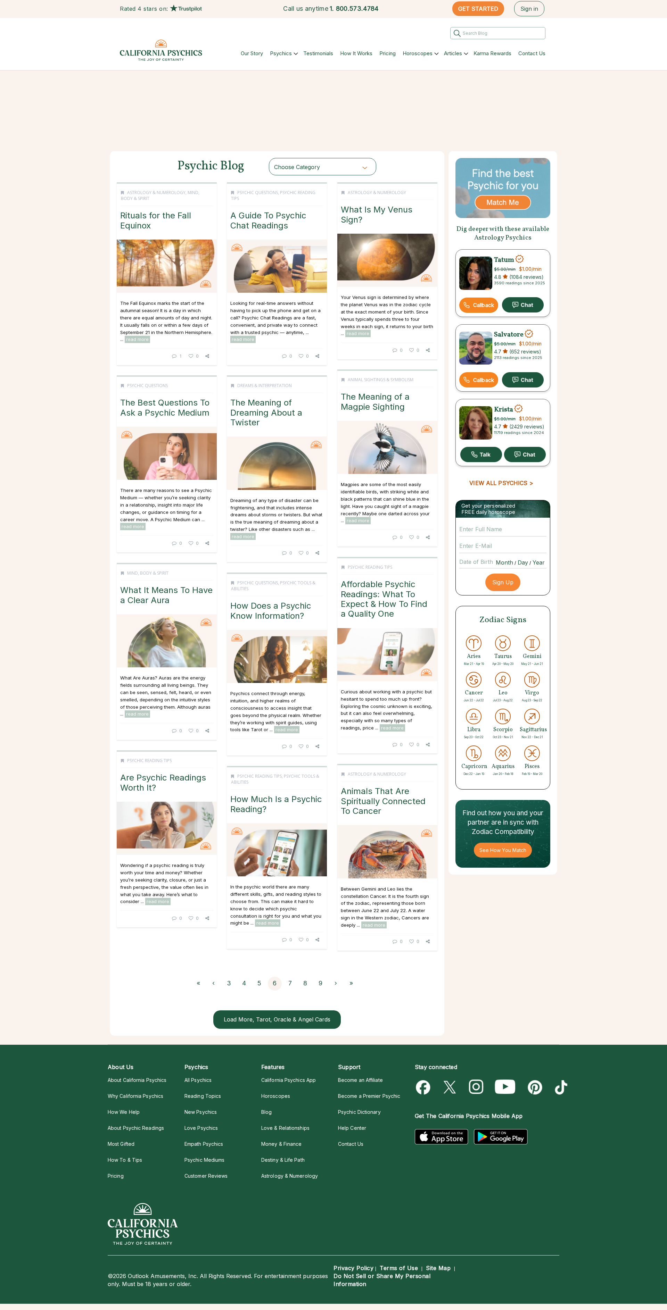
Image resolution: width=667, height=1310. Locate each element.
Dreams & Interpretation (264, 386)
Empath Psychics (203, 1144)
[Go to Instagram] (476, 1087)
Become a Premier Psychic (369, 1096)
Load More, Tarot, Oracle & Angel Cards (277, 1019)
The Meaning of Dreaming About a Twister (266, 412)
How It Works (356, 53)
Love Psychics (201, 1128)
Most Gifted (121, 1144)
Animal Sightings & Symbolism (380, 380)
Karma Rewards (492, 53)
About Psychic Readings (136, 1128)
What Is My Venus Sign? (376, 214)
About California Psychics (137, 1080)
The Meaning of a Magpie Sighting (375, 401)
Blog (266, 1112)
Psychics (281, 53)
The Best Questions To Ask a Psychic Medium (164, 407)
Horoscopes (418, 53)
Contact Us (531, 53)
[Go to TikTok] (559, 1087)
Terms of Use (399, 1268)
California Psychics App (288, 1080)
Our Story (252, 53)
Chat (523, 304)
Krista (503, 409)
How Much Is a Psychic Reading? (276, 804)
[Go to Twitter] (450, 1087)
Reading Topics (202, 1096)
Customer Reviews (206, 1176)
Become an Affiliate (360, 1080)
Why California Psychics (135, 1096)
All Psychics (198, 1080)
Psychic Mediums (204, 1160)
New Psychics (200, 1112)
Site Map (438, 1268)
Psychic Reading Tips (370, 567)
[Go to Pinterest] (533, 1087)
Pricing (387, 53)
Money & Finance (281, 1144)
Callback (483, 305)
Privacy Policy (353, 1268)
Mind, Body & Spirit (147, 573)
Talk (481, 454)
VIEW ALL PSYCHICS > (501, 482)
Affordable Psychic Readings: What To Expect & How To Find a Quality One (384, 599)
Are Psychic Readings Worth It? (163, 782)
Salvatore (509, 335)
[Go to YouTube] (505, 1087)
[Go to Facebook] (424, 1087)
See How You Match (502, 850)
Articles (453, 53)
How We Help (124, 1112)
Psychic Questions (257, 192)
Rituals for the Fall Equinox (155, 220)
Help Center (352, 1128)
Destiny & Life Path (283, 1160)
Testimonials (318, 53)
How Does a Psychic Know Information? (270, 610)
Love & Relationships (285, 1128)
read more (137, 339)
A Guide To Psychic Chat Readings (268, 220)
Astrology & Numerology (156, 192)
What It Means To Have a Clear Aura (166, 595)
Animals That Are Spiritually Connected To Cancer (383, 801)
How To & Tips (125, 1160)
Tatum (504, 260)
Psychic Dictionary (359, 1112)
